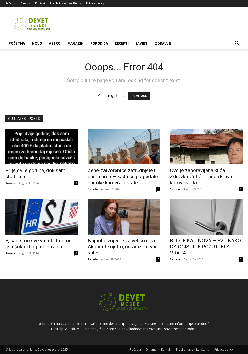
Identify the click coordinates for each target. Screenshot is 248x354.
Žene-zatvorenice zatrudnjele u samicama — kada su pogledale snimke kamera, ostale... (123, 176)
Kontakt (40, 3)
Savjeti (141, 43)
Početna (10, 3)
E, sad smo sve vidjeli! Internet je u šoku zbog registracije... (39, 244)
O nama (25, 3)
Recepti (122, 43)
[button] (237, 43)
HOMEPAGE (139, 96)
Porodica (99, 43)
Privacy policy (95, 3)
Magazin (75, 43)
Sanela (10, 183)
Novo (37, 43)
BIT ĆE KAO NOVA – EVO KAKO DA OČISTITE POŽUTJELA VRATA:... (205, 247)
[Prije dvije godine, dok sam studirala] (41, 146)
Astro (55, 43)
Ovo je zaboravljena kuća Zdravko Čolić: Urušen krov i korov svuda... (201, 176)
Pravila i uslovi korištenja (66, 3)
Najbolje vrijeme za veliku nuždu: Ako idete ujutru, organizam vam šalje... (124, 247)
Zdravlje (163, 43)
